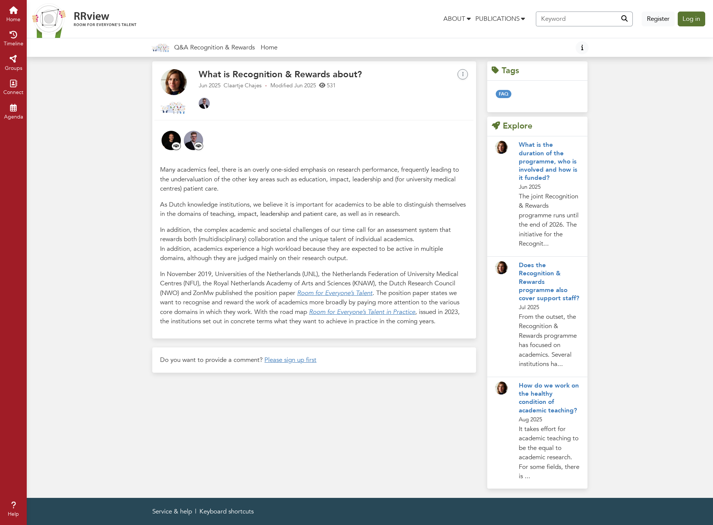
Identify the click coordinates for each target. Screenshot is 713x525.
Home (269, 47)
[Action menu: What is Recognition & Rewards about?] (463, 74)
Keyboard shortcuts (226, 511)
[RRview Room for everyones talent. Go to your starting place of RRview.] (84, 18)
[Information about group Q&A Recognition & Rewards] (582, 47)
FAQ (503, 94)
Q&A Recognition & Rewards (214, 47)
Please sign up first (290, 360)
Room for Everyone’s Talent (334, 293)
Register (658, 18)
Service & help (172, 511)
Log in (691, 18)
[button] (457, 18)
